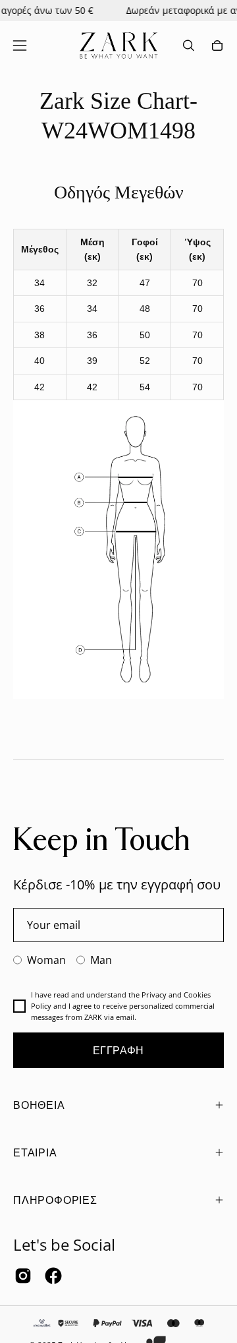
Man (101, 960)
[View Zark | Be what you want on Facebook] (53, 1276)
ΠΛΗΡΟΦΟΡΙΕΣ (55, 1200)
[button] (188, 45)
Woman (46, 960)
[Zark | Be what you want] (118, 45)
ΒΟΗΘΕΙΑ (39, 1105)
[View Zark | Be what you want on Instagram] (23, 1276)
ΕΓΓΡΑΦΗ (118, 1050)
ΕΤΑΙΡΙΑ (35, 1152)
